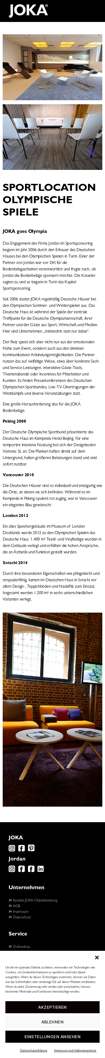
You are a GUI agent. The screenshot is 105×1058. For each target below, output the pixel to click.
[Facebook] (21, 850)
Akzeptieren (52, 1007)
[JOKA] (28, 11)
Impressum (20, 912)
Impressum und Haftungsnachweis (75, 1051)
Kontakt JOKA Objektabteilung (34, 901)
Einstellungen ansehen (52, 1036)
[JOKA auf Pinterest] (31, 850)
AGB (16, 906)
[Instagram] (12, 850)
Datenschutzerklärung (33, 1051)
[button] (97, 957)
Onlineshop (21, 947)
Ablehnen (52, 1022)
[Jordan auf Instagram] (12, 871)
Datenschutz (21, 917)
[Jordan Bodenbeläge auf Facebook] (21, 871)
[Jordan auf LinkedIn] (40, 871)
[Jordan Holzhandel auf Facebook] (31, 871)
